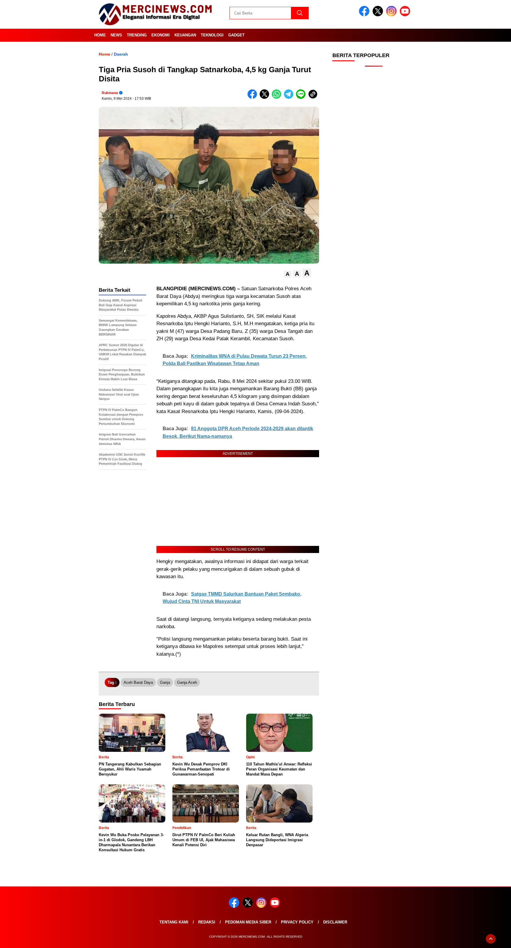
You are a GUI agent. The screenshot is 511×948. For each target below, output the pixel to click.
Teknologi (212, 35)
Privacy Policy (297, 922)
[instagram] (392, 15)
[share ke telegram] (290, 97)
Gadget (236, 35)
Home (100, 35)
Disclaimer (335, 922)
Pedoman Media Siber (248, 922)
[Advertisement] (373, 165)
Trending (137, 35)
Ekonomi (160, 35)
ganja (165, 682)
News (116, 35)
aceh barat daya (138, 682)
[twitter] (379, 15)
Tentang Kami (173, 922)
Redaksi (206, 922)
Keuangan (185, 35)
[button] (287, 274)
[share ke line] (302, 97)
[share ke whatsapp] (278, 97)
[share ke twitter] (266, 97)
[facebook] (365, 15)
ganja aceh (187, 682)
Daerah (121, 54)
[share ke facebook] (254, 97)
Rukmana (110, 93)
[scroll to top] (490, 939)
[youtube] (406, 15)
